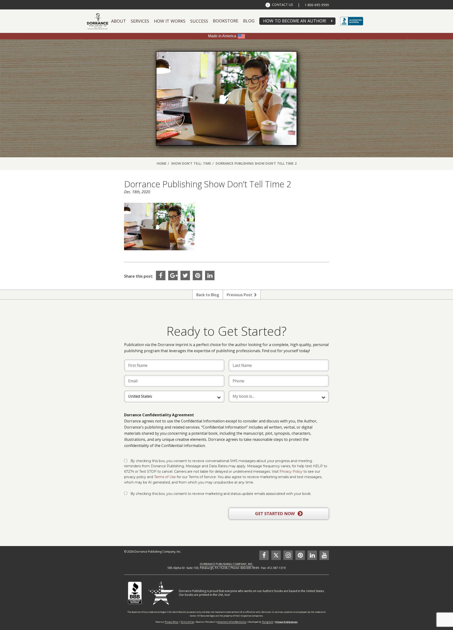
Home (162, 163)
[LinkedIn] (209, 275)
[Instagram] (288, 555)
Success (199, 21)
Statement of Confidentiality (231, 621)
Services (140, 21)
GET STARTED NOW (275, 513)
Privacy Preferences (286, 621)
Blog (249, 21)
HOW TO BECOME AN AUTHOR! (294, 21)
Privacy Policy (291, 471)
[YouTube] (324, 555)
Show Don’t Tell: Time (191, 163)
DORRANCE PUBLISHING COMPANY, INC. (226, 564)
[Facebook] (160, 275)
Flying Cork (267, 621)
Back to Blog (207, 294)
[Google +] (173, 275)
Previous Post (240, 294)
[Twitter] (185, 275)
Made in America (222, 36)
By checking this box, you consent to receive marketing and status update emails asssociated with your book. (220, 494)
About (118, 21)
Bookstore (225, 21)
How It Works (169, 21)
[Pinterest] (197, 275)
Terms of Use (165, 477)
